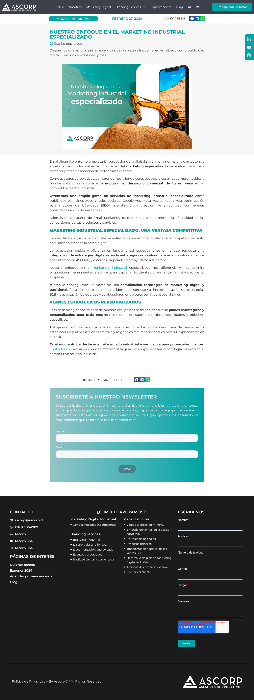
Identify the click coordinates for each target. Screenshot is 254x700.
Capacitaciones (160, 7)
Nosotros (75, 7)
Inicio (60, 7)
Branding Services (128, 7)
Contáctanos (60, 349)
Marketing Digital (98, 7)
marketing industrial (110, 268)
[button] (192, 18)
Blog (179, 7)
